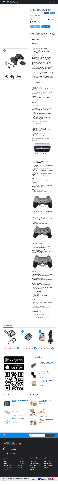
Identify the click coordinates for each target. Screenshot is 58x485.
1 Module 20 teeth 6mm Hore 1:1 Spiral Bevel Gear (46, 372)
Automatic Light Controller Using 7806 (46, 410)
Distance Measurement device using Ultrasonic (46, 420)
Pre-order (45, 26)
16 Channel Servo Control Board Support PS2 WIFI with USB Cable (46, 345)
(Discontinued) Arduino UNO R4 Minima (20, 401)
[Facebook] (4, 454)
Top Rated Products (36, 395)
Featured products (36, 357)
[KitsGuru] (12, 2)
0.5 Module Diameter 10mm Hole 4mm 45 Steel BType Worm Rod (46, 364)
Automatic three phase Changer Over (45, 401)
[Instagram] (11, 454)
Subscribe (50, 435)
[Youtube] (17, 454)
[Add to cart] (18, 348)
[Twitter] (7, 454)
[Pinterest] (14, 454)
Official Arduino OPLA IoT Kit (19, 418)
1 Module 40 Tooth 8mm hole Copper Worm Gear (46, 381)
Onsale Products (8, 395)
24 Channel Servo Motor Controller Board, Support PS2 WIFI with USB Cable (28, 345)
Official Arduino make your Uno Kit (20, 409)
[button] (15, 411)
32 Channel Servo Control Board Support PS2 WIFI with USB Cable (11, 345)
